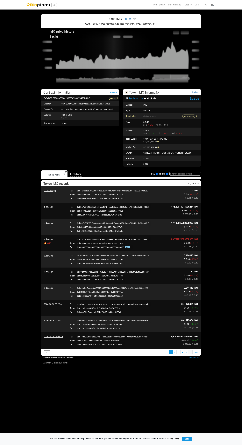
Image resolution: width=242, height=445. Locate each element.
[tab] (54, 174)
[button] (212, 5)
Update (195, 92)
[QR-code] (130, 19)
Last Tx (188, 5)
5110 (196, 352)
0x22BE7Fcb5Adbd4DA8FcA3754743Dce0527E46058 (167, 152)
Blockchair (64, 363)
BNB (153, 173)
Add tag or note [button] (189, 116)
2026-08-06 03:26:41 (53, 304)
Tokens (162, 173)
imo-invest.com (136, 98)
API (197, 5)
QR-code (113, 92)
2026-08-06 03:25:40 (53, 336)
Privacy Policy (173, 439)
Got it (187, 439)
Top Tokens (159, 5)
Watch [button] (114, 98)
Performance (174, 5)
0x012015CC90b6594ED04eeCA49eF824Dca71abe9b (85, 103)
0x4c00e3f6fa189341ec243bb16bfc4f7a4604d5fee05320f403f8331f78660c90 (95, 109)
